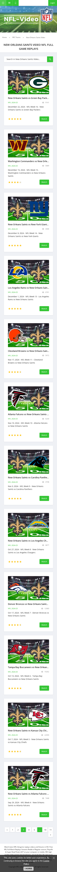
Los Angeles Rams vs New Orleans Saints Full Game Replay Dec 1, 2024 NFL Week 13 (28, 287)
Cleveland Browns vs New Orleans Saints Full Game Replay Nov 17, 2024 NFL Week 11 (28, 351)
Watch (44, 119)
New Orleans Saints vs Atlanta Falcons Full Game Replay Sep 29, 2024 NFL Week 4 (28, 793)
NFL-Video (21, 19)
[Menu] (9, 3)
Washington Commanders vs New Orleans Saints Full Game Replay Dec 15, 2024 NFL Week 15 (28, 161)
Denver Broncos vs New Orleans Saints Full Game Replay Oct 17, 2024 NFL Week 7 (28, 604)
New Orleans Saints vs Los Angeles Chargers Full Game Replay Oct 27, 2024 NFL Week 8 (28, 540)
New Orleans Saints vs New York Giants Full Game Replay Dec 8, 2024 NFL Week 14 (28, 224)
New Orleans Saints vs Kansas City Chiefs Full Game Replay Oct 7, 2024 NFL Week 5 (28, 730)
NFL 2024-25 (13, 102)
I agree (28, 868)
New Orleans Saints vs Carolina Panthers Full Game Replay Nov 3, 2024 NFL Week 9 (28, 477)
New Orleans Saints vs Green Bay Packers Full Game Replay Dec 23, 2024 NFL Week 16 (28, 98)
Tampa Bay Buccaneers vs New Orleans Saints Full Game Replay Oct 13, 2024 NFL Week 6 (28, 667)
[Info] (3, 3)
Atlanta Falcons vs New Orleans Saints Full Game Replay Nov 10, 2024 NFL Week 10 (28, 414)
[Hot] (15, 3)
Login (52, 3)
